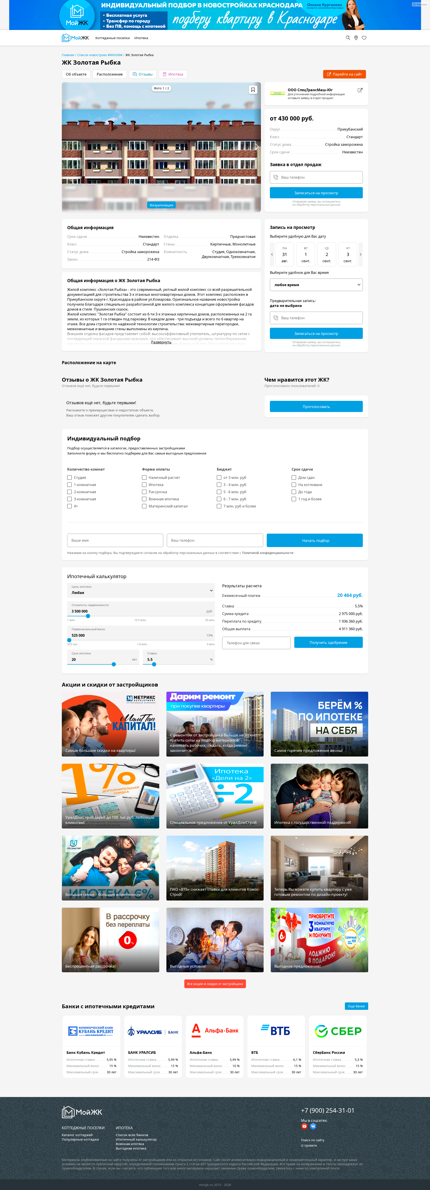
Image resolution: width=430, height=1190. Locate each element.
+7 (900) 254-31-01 (328, 1110)
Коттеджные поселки (83, 1127)
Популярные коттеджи (80, 1139)
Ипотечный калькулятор (136, 1139)
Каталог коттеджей (77, 1135)
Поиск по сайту (312, 1140)
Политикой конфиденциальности (267, 553)
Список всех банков (132, 1135)
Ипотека (124, 1127)
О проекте (309, 1145)
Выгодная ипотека (131, 1148)
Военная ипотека (130, 1143)
